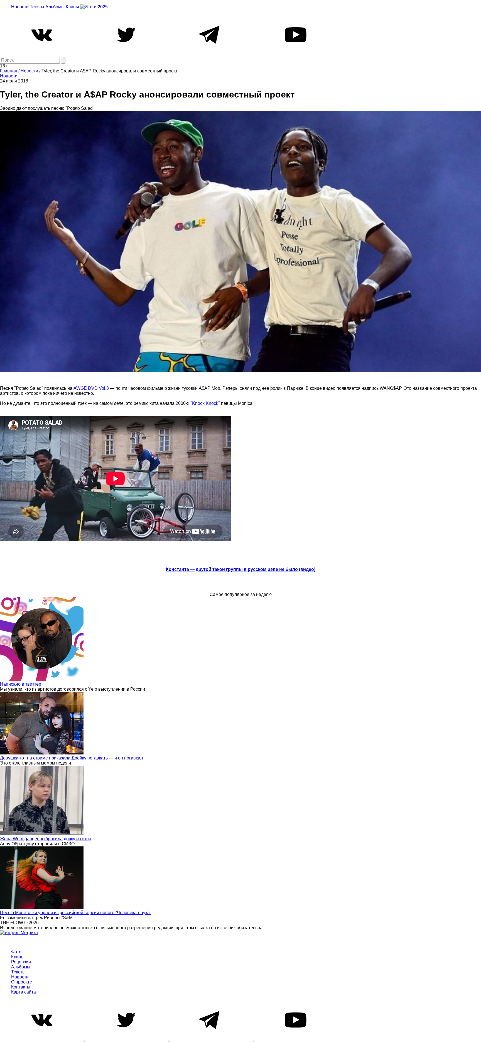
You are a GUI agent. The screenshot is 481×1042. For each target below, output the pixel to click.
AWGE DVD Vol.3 (91, 388)
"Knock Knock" (205, 403)
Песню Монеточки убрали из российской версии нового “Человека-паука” (75, 912)
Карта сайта (23, 992)
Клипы (72, 6)
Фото (16, 952)
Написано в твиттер (20, 684)
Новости (20, 6)
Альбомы (55, 6)
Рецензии (21, 962)
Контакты (20, 987)
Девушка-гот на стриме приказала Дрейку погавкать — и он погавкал (71, 758)
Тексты (37, 6)
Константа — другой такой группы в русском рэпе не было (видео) (240, 569)
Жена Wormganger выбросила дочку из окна (45, 838)
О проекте (21, 982)
